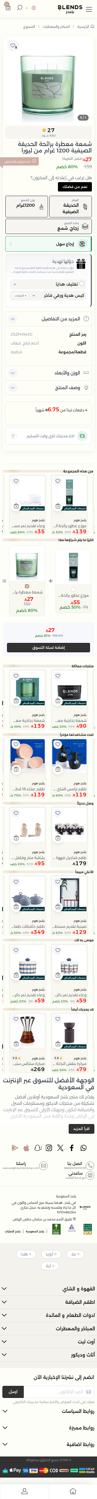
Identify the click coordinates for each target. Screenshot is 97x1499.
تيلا (73, 1254)
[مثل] (57, 481)
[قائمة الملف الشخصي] (24, 1492)
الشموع (29, 26)
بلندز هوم (80, 520)
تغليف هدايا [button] (67, 284)
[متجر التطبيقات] (26, 1149)
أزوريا (49, 1254)
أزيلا (48, 1266)
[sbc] (72, 1231)
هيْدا (24, 1254)
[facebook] (72, 1149)
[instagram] (49, 1149)
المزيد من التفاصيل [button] (60, 318)
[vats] (87, 1231)
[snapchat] (38, 1149)
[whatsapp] (83, 1149)
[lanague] (30, 8)
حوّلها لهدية (63, 261)
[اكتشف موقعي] (13, 435)
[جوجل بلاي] (15, 1149)
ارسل (13, 1391)
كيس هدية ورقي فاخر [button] (64, 295)
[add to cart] (58, 506)
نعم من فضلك (75, 187)
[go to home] (72, 1492)
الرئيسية (83, 26)
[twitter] (61, 1149)
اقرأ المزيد (81, 1128)
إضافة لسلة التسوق (48, 647)
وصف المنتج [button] (67, 387)
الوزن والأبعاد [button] (67, 372)
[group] (48, 81)
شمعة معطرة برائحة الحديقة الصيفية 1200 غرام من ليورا (27, 592)
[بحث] (18, 8)
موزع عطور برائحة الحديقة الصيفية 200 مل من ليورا (73, 595)
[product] (69, 493)
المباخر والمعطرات (56, 26)
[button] (89, 8)
